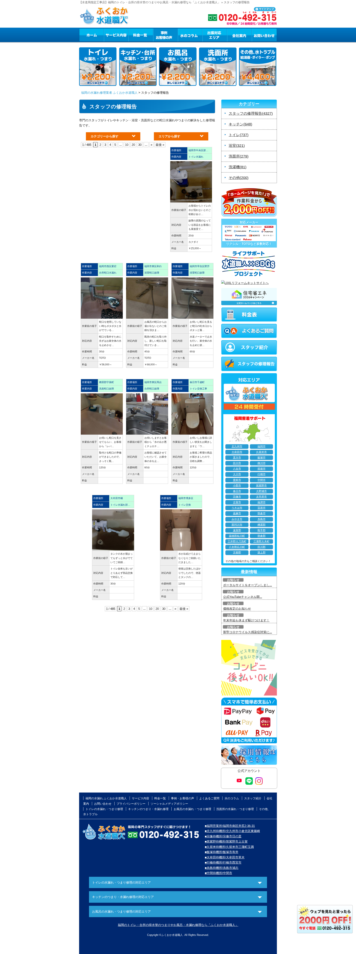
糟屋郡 (262, 524)
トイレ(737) (238, 135)
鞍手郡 (262, 530)
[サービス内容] (109, 34)
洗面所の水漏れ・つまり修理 (235, 809)
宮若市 (262, 507)
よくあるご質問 (209, 798)
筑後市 (262, 468)
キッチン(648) (240, 124)
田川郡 (262, 547)
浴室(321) (237, 146)
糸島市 (262, 519)
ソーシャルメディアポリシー (169, 803)
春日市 (237, 491)
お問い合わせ (264, 34)
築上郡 (262, 552)
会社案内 (239, 34)
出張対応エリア (215, 34)
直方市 (237, 457)
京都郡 (237, 552)
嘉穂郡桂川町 (237, 535)
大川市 (237, 474)
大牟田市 (237, 452)
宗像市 (237, 496)
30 (140, 144)
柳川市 (262, 463)
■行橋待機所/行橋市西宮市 (223, 862)
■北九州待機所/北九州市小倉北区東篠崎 (232, 831)
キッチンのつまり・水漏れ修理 (148, 809)
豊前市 (237, 480)
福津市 (262, 502)
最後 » (160, 144)
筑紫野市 (261, 485)
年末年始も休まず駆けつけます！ (246, 620)
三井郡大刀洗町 (237, 541)
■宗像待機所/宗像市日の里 (223, 836)
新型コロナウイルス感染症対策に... (247, 632)
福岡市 (262, 446)
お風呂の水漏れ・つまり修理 (192, 809)
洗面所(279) (238, 156)
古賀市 (237, 502)
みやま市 (237, 519)
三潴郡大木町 (261, 541)
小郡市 (237, 485)
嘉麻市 (237, 513)
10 (126, 144)
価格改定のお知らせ (237, 608)
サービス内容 (116, 34)
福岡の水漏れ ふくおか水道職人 (106, 798)
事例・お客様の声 (165, 34)
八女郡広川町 (237, 547)
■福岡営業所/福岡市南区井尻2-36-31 (230, 826)
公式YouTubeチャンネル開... (242, 597)
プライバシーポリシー (131, 803)
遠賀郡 (237, 530)
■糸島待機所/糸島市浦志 (221, 868)
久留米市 (261, 452)
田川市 (237, 463)
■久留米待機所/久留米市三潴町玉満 (229, 847)
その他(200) (238, 178)
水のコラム (190, 34)
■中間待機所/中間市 (218, 873)
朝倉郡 (262, 535)
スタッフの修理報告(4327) (251, 113)
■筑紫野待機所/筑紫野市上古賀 (226, 841)
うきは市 (237, 507)
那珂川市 (237, 524)
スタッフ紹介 (252, 798)
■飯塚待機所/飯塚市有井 (221, 852)
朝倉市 (262, 513)
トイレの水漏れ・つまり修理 (104, 809)
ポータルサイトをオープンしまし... (247, 585)
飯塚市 (262, 457)
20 (133, 144)
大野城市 (261, 491)
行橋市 (262, 474)
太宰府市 (261, 496)
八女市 (237, 468)
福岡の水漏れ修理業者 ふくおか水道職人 (109, 92)
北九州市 (237, 446)
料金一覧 (140, 34)
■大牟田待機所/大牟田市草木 (225, 857)
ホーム (91, 34)
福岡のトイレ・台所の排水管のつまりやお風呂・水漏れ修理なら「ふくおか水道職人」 (178, 925)
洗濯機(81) (237, 167)
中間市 (262, 480)
